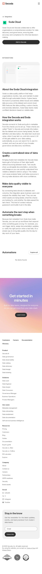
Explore (4, 457)
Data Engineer (6, 384)
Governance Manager (9, 393)
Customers (6, 340)
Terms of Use (31, 548)
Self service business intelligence (13, 420)
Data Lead (5, 381)
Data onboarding (7, 411)
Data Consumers (7, 390)
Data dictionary (7, 366)
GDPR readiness (7, 478)
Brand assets (6, 484)
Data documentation (8, 417)
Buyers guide (6, 445)
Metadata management (9, 408)
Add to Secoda (21, 42)
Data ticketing (6, 372)
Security (5, 481)
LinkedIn (7, 493)
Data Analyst (6, 387)
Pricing (4, 429)
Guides (4, 438)
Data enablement (7, 414)
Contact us (5, 469)
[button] (38, 3)
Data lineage (6, 369)
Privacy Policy (6, 550)
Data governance (8, 357)
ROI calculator (6, 454)
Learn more (21, 315)
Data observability (8, 360)
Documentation (27, 340)
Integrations (7, 58)
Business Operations (9, 396)
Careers (16, 340)
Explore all (34, 252)
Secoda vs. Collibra (8, 451)
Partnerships (6, 475)
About (4, 465)
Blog (3, 435)
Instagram (8, 499)
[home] (7, 3)
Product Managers (8, 400)
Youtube (7, 502)
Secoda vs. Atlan (7, 448)
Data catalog (6, 363)
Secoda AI (5, 353)
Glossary (5, 343)
